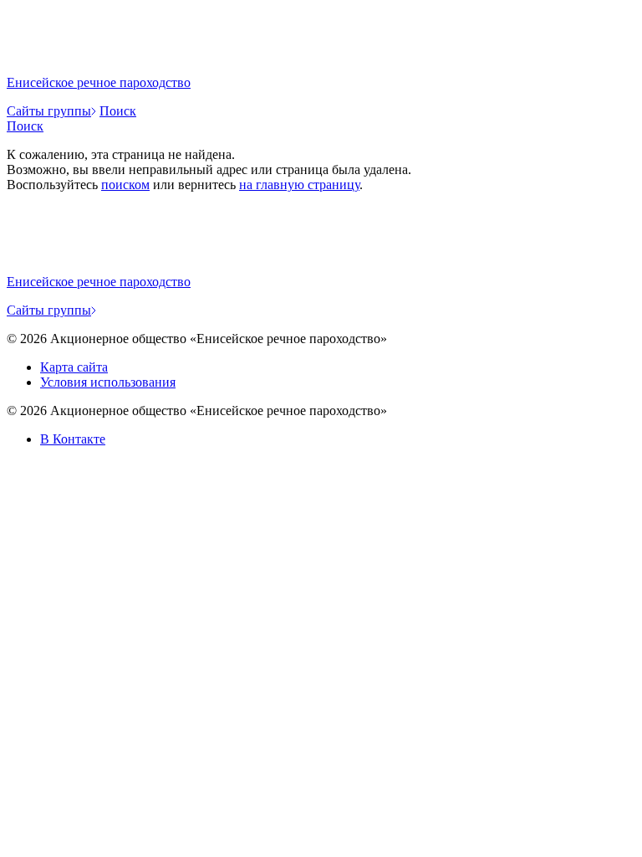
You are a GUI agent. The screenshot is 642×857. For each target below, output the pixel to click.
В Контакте (72, 439)
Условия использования (108, 382)
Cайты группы (49, 111)
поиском (125, 184)
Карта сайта (74, 367)
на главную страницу (299, 184)
